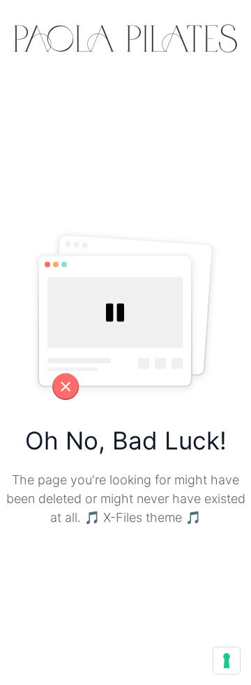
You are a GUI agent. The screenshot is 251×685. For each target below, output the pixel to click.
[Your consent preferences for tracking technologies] (226, 660)
